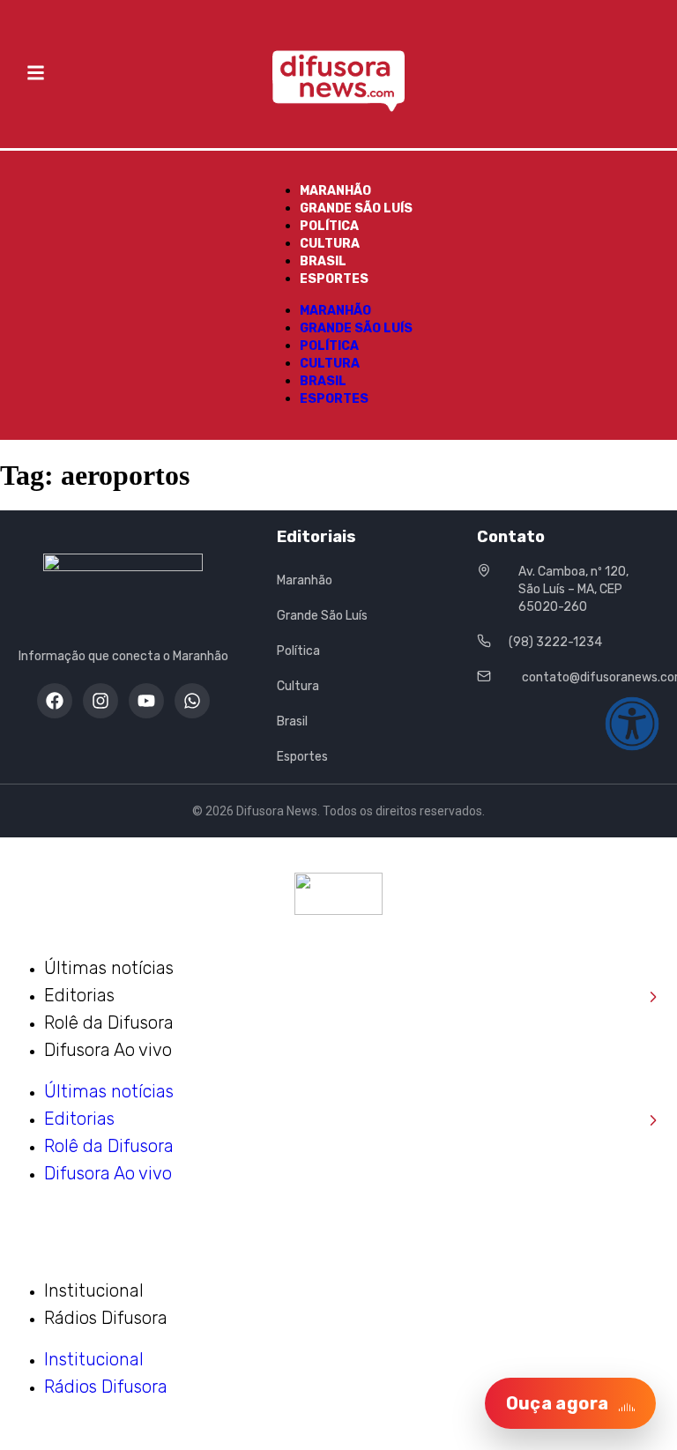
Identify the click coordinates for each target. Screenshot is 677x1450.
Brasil (323, 261)
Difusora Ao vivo (108, 1049)
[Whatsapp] (192, 700)
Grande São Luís (356, 208)
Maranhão (335, 190)
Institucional (94, 1290)
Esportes (334, 278)
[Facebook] (54, 700)
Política (329, 226)
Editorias (351, 995)
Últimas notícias (109, 967)
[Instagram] (100, 700)
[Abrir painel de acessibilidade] (632, 723)
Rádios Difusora (105, 1317)
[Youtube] (146, 700)
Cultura (330, 243)
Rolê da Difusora (109, 1022)
